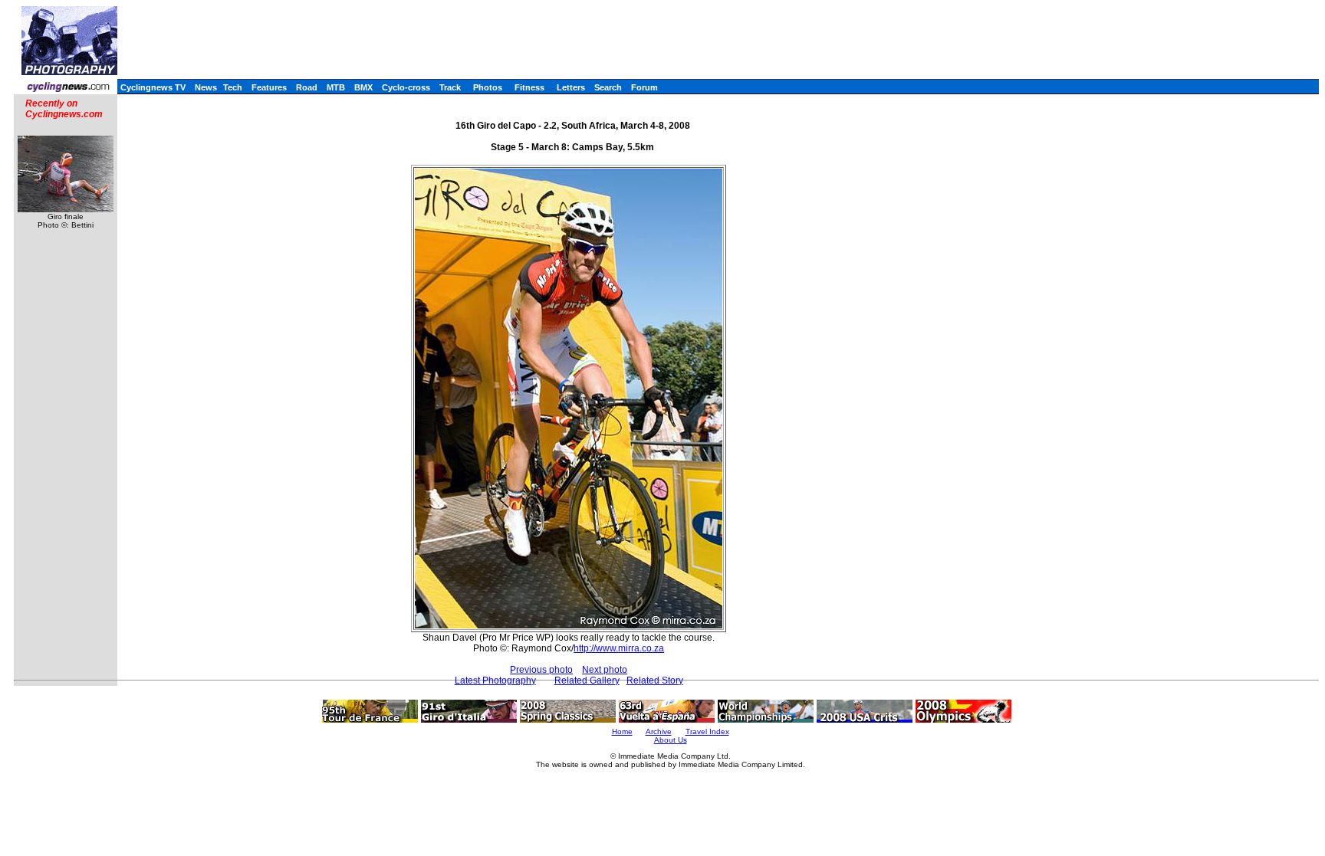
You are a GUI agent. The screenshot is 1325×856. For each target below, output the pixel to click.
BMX (363, 87)
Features (269, 87)
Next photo (604, 669)
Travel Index (707, 731)
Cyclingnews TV (153, 87)
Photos (487, 87)
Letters (571, 87)
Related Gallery (587, 680)
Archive (659, 731)
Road (306, 87)
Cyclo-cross (406, 87)
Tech (232, 87)
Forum (644, 87)
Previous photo (541, 669)
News (206, 87)
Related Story (654, 680)
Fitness (529, 87)
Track (450, 87)
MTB (336, 87)
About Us (670, 740)
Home (622, 731)
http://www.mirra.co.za (619, 648)
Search (608, 87)
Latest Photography (495, 680)
